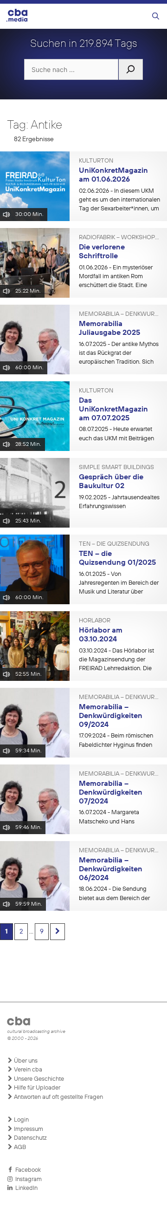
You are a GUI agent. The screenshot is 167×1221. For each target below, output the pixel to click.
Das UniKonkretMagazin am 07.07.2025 (113, 409)
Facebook (27, 1170)
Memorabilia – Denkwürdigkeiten (119, 314)
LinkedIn (25, 1188)
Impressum (28, 1129)
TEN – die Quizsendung (114, 544)
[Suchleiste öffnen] (155, 16)
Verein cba (27, 1070)
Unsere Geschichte (38, 1079)
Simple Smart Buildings (116, 467)
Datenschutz (30, 1138)
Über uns (25, 1061)
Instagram (27, 1179)
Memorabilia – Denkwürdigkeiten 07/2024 (110, 792)
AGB (19, 1147)
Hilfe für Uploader (36, 1088)
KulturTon (96, 161)
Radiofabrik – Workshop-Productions (119, 238)
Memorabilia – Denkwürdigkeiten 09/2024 (110, 716)
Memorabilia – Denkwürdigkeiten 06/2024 (110, 869)
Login (21, 1120)
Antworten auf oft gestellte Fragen (58, 1097)
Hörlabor (94, 621)
